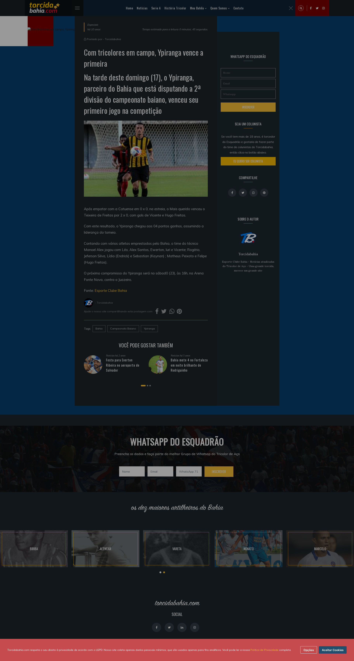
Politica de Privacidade (264, 650)
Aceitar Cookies (332, 650)
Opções (308, 650)
